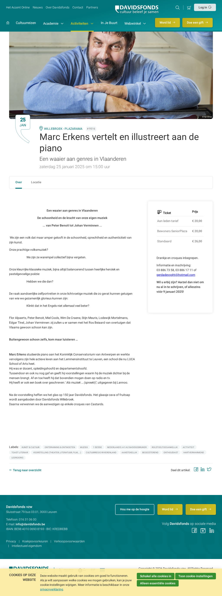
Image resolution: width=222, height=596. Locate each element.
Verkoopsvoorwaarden (69, 541)
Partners (92, 7)
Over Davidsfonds (57, 7)
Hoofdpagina (7, 26)
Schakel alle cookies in (155, 576)
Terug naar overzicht (27, 470)
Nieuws (38, 7)
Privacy (11, 541)
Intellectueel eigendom (27, 546)
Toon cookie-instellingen (195, 576)
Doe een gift (195, 22)
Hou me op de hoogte (134, 509)
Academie (51, 23)
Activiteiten (80, 23)
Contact (77, 7)
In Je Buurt (109, 23)
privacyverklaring (51, 589)
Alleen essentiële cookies (157, 583)
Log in (203, 7)
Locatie (36, 182)
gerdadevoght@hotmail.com (176, 274)
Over (18, 182)
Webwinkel (133, 23)
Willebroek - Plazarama (63, 128)
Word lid (165, 22)
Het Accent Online (18, 7)
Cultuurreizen (26, 23)
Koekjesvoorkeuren (35, 541)
